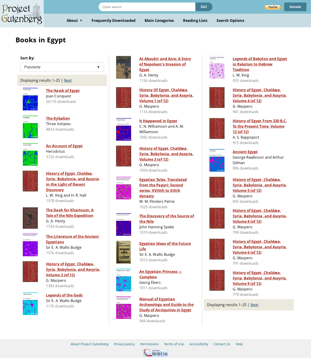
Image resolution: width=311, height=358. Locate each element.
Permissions (149, 344)
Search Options (231, 20)
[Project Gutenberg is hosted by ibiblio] (155, 355)
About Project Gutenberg (90, 344)
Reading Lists (195, 20)
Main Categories (159, 20)
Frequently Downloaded (113, 20)
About (74, 20)
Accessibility (198, 344)
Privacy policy (124, 344)
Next (68, 80)
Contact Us (222, 344)
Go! (204, 7)
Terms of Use (174, 344)
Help (239, 344)
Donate (295, 7)
